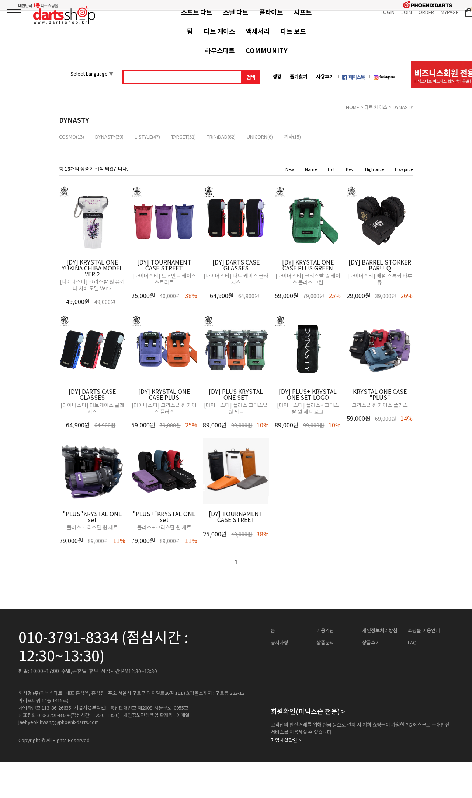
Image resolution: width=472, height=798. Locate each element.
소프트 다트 (196, 12)
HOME (352, 107)
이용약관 (325, 630)
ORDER (426, 11)
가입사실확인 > (286, 740)
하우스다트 (220, 50)
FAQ (412, 642)
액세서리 (258, 31)
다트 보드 (293, 31)
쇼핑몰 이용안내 (424, 630)
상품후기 (371, 642)
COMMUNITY (266, 50)
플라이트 (271, 12)
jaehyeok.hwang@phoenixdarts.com (58, 722)
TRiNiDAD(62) (221, 137)
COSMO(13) (71, 137)
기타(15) (292, 137)
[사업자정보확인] (89, 707)
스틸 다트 (235, 12)
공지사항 (279, 642)
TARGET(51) (183, 137)
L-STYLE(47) (147, 137)
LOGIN (388, 11)
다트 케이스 (219, 31)
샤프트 (303, 12)
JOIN (406, 11)
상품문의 (325, 642)
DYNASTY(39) (109, 137)
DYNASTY (403, 107)
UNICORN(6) (260, 137)
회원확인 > (308, 711)
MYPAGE (449, 11)
